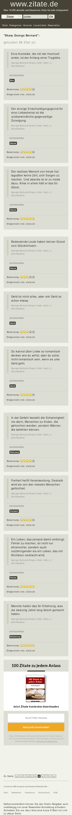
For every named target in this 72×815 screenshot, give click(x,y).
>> (54, 776)
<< (17, 776)
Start (6, 792)
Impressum (30, 792)
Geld (12, 323)
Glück (13, 209)
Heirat (13, 143)
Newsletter (16, 792)
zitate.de (30, 94)
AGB (55, 792)
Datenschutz (44, 792)
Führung (14, 452)
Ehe (12, 80)
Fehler (13, 577)
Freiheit (14, 511)
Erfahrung (15, 636)
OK (51, 17)
